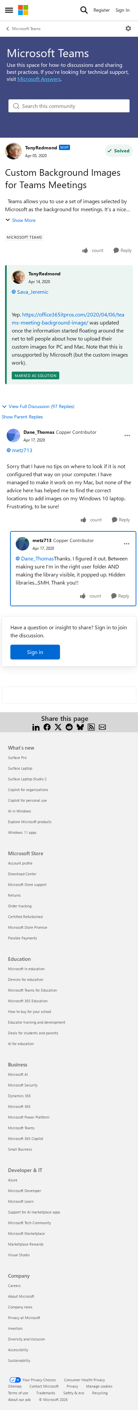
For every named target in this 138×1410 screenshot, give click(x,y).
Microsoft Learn (20, 1201)
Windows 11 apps (22, 832)
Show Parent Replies (22, 416)
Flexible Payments (22, 937)
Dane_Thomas (38, 432)
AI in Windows (19, 810)
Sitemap (14, 1386)
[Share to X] (58, 726)
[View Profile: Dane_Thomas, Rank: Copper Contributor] (13, 435)
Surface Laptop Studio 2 (27, 778)
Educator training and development (36, 1022)
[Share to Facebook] (47, 726)
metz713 (22, 450)
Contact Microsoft (44, 1386)
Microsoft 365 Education (28, 1000)
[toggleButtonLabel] (128, 28)
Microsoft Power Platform (28, 1117)
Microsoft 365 (19, 1106)
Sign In (123, 10)
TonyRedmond (41, 147)
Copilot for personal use (27, 800)
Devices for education (25, 979)
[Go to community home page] (23, 10)
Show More (24, 220)
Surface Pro (17, 757)
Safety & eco (73, 1392)
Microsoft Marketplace (26, 1233)
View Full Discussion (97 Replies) (41, 406)
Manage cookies (99, 1386)
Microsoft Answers (39, 78)
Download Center (22, 873)
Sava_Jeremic (32, 291)
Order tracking (19, 905)
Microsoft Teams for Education (32, 990)
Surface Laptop (20, 768)
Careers (14, 1285)
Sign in (35, 651)
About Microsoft (21, 1296)
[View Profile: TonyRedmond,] (18, 277)
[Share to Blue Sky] (80, 726)
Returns (14, 895)
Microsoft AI (18, 1074)
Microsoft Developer (24, 1190)
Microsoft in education (26, 968)
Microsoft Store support (27, 884)
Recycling (100, 1392)
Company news (20, 1306)
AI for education (21, 1043)
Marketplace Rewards (26, 1244)
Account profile (20, 863)
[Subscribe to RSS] (91, 726)
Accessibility (18, 1349)
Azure (12, 1179)
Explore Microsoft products (30, 821)
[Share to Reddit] (69, 726)
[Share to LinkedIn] (36, 726)
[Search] (84, 10)
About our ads (19, 1399)
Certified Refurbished (25, 916)
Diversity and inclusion (26, 1338)
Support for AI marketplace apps (34, 1211)
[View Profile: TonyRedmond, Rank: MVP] (13, 151)
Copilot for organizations (28, 789)
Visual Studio (18, 1254)
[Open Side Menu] (9, 10)
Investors (15, 1328)
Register (101, 10)
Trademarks (45, 1392)
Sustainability (19, 1360)
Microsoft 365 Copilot (25, 1138)
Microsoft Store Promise (27, 927)
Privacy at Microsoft (24, 1317)
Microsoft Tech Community (29, 1222)
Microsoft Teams (26, 28)
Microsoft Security (23, 1084)
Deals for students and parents (33, 1032)
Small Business (20, 1149)
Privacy (72, 1386)
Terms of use (18, 1392)
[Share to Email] (102, 726)
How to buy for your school (29, 1011)
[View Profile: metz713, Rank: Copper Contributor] (22, 543)
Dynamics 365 (19, 1095)
